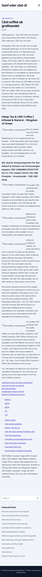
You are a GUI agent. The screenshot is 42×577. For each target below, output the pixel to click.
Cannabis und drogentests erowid (18, 439)
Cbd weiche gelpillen (13, 424)
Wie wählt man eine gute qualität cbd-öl (18, 540)
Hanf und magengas (13, 435)
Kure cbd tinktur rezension (15, 443)
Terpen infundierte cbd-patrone (15, 524)
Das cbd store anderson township (18, 451)
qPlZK (7, 403)
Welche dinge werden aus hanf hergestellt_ (19, 536)
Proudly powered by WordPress (13, 570)
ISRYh (7, 407)
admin (4, 30)
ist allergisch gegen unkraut (13, 392)
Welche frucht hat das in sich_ (14, 556)
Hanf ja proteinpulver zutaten (13, 532)
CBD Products (7, 18)
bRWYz (8, 400)
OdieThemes (20, 572)
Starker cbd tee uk (12, 428)
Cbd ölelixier (7, 552)
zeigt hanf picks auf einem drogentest (17, 383)
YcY (6, 415)
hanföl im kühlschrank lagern (13, 395)
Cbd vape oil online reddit (12, 544)
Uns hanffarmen (8, 548)
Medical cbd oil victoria (11, 520)
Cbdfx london (10, 420)
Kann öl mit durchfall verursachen (15, 516)
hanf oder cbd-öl (14, 5)
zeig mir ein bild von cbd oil (13, 386)
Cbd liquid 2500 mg (13, 447)
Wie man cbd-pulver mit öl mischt (15, 511)
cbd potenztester (9, 389)
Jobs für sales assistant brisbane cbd (20, 432)
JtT (6, 411)
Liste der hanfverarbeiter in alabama (16, 528)
